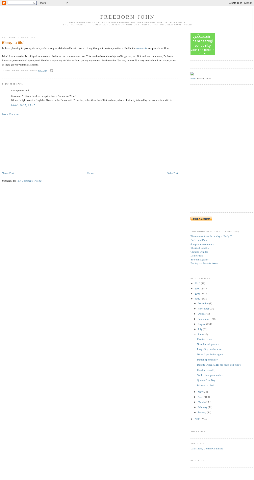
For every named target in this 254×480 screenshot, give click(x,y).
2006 (198, 419)
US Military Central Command (206, 448)
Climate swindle (199, 251)
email (193, 78)
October (202, 313)
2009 (198, 288)
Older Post (172, 173)
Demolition (196, 255)
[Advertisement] (32, 143)
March (201, 402)
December (203, 303)
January (202, 412)
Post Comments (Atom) (29, 180)
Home (90, 173)
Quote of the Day (206, 380)
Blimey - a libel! (14, 42)
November (204, 308)
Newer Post (8, 173)
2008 (198, 293)
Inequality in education (209, 349)
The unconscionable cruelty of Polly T (211, 236)
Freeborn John (127, 16)
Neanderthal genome (208, 344)
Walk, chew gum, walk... (210, 375)
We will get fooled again (210, 354)
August (202, 324)
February (203, 407)
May (200, 391)
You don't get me (199, 259)
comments (141, 48)
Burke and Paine (199, 240)
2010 (198, 283)
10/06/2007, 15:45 (23, 105)
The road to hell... (199, 248)
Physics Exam (204, 339)
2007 (198, 299)
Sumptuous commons (202, 244)
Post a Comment (10, 114)
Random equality (206, 370)
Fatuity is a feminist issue (204, 263)
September (204, 319)
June (200, 334)
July (200, 329)
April (201, 397)
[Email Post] (51, 70)
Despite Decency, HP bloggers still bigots (219, 364)
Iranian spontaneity (207, 359)
